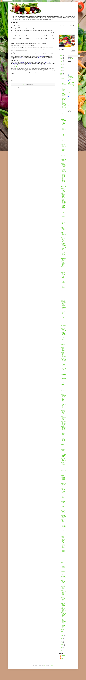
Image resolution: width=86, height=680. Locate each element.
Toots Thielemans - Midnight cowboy (63, 219)
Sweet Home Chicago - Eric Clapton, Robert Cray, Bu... (63, 128)
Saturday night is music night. (63, 248)
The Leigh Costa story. (63, 277)
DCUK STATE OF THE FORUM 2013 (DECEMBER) (63, 401)
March (62, 642)
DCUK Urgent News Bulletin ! (63, 463)
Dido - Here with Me (63, 502)
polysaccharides (48, 55)
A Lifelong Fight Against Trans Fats (63, 270)
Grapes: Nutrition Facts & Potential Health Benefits (70, 93)
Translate (72, 58)
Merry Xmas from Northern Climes (63, 274)
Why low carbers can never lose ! (63, 359)
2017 (61, 68)
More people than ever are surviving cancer (71, 85)
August (62, 635)
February (62, 644)
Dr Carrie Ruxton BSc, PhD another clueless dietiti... (63, 85)
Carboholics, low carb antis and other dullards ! (63, 573)
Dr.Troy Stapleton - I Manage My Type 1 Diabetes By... (63, 281)
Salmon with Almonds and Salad (63, 478)
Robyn (62, 658)
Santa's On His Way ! (63, 476)
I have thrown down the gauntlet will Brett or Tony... (63, 146)
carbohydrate (22, 62)
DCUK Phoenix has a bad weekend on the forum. (63, 467)
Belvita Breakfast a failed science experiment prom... (63, 240)
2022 (61, 61)
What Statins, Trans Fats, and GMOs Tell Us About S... (63, 540)
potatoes (35, 64)
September (63, 633)
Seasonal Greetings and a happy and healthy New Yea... (63, 201)
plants (29, 63)
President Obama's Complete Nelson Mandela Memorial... (63, 438)
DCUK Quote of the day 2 (63, 567)
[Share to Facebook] (30, 84)
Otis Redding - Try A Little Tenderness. (63, 333)
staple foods (30, 64)
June (62, 638)
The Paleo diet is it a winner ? (63, 108)
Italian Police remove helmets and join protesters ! (63, 322)
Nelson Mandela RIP (63, 489)
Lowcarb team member (65, 656)
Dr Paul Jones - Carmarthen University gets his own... (63, 312)
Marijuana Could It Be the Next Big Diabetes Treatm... (63, 206)
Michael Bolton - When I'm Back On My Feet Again (63, 330)
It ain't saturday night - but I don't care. (63, 259)
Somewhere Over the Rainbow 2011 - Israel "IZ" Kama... (63, 496)
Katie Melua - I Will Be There (63, 326)
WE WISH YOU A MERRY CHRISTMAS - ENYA (63, 245)
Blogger (52, 665)
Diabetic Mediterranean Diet (70, 99)
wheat (39, 64)
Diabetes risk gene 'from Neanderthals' (63, 171)
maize (41, 64)
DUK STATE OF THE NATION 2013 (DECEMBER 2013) (63, 407)
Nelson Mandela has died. (63, 529)
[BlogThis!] (28, 84)
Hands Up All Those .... (63, 492)
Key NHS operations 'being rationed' (63, 533)
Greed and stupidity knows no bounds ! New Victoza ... (63, 386)
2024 (61, 58)
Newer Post (13, 92)
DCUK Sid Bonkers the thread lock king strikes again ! (63, 614)
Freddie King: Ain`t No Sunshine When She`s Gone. (63, 139)
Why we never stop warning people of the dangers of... (63, 525)
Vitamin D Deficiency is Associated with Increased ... (63, 95)
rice (46, 64)
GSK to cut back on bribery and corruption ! (63, 286)
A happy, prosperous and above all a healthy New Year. (63, 80)
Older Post (53, 92)
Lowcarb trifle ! (63, 374)
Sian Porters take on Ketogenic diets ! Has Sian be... (63, 229)
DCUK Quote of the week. (63, 187)
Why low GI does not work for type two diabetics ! (63, 90)
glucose (37, 62)
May (61, 639)
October (62, 631)
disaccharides (33, 55)
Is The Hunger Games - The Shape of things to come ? (63, 263)
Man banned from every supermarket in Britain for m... (63, 377)
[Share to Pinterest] (32, 84)
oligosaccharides (40, 55)
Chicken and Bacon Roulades (63, 372)
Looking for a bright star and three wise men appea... (63, 175)
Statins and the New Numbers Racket (63, 433)
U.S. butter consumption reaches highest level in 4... (63, 428)
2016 (61, 70)
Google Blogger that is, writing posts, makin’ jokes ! (63, 546)
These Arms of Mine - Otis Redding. (63, 337)
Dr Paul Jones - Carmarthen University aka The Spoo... (63, 625)
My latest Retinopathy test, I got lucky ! (63, 396)
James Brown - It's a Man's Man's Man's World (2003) (63, 134)
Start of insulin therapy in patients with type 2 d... (63, 368)
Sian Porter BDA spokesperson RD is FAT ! (63, 234)
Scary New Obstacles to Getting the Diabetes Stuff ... (63, 297)
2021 (61, 63)
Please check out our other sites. (63, 153)
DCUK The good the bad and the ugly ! (63, 112)
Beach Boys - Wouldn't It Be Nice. (63, 345)
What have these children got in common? (63, 116)
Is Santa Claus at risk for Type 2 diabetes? (63, 456)
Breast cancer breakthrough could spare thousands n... (63, 599)
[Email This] (27, 84)
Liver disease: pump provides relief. (63, 588)
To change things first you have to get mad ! (63, 507)
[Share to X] (29, 84)
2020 (61, 64)
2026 (61, 55)
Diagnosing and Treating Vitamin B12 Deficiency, (63, 577)
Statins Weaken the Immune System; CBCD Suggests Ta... (63, 593)
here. (17, 66)
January (62, 645)
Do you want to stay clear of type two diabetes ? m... (63, 485)
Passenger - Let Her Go (63, 256)
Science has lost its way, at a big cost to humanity (63, 610)
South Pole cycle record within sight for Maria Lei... (63, 190)
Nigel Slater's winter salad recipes (63, 307)
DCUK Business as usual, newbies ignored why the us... (63, 620)
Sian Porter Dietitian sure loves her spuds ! (63, 180)
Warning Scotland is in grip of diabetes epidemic (63, 253)
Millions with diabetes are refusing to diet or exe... (63, 517)
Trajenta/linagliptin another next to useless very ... (63, 555)
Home (33, 92)
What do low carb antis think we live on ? (63, 460)
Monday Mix (63, 300)
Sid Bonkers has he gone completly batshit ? (63, 156)
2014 (61, 73)
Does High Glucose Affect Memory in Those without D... (63, 214)
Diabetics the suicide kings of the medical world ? (63, 512)
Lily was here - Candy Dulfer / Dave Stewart (63, 224)
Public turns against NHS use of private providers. (63, 303)
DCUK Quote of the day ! (63, 442)
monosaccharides (27, 55)
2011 (61, 649)
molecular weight (41, 56)
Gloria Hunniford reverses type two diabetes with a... (63, 196)
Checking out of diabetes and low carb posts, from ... (63, 349)
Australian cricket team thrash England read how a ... (63, 291)
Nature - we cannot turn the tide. (63, 520)
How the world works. (63, 504)
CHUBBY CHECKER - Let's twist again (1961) (63, 341)
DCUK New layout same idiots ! (63, 184)
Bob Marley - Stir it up (63, 499)
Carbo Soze (63, 655)
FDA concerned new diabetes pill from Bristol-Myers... (63, 423)
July (61, 636)
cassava (50, 64)
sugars (21, 57)
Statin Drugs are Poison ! (63, 210)
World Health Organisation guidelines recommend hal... (63, 104)
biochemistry (24, 53)
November (62, 629)
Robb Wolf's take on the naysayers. (63, 550)
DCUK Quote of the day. (63, 150)
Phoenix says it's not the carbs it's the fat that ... (63, 563)
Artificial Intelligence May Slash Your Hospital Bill (71, 102)
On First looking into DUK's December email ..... (63, 418)
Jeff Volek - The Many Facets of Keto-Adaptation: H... (63, 472)
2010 (61, 650)
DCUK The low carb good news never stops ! (63, 100)
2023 (61, 60)
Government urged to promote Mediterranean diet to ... (63, 451)
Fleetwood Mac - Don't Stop (63, 142)
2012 (61, 647)
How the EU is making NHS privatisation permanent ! (63, 559)
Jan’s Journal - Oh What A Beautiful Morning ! (63, 123)
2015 (61, 71)
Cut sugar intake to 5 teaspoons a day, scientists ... (63, 446)
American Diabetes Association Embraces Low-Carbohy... (63, 166)
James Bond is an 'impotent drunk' (63, 382)
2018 (61, 67)
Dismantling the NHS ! (63, 537)
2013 (61, 74)
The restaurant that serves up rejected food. (63, 161)
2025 (61, 57)
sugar (12, 58)
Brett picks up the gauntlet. (63, 120)
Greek (38, 57)
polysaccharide (15, 63)
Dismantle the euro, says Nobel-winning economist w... (63, 413)
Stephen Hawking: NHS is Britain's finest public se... (63, 582)
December (62, 76)
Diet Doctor (70, 76)
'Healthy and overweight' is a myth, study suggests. (63, 605)
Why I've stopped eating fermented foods (71, 110)
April (62, 641)
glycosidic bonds (48, 62)
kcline (45, 665)
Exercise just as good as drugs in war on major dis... (63, 364)
